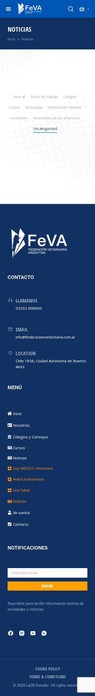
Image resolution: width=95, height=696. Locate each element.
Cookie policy (47, 669)
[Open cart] (82, 9)
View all (19, 96)
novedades (19, 118)
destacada (33, 107)
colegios (70, 96)
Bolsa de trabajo (44, 96)
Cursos (14, 107)
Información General (64, 107)
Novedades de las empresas (56, 118)
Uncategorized (45, 128)
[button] (8, 9)
